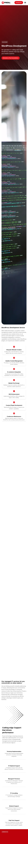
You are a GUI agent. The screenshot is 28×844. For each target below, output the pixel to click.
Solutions (4, 42)
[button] (25, 2)
